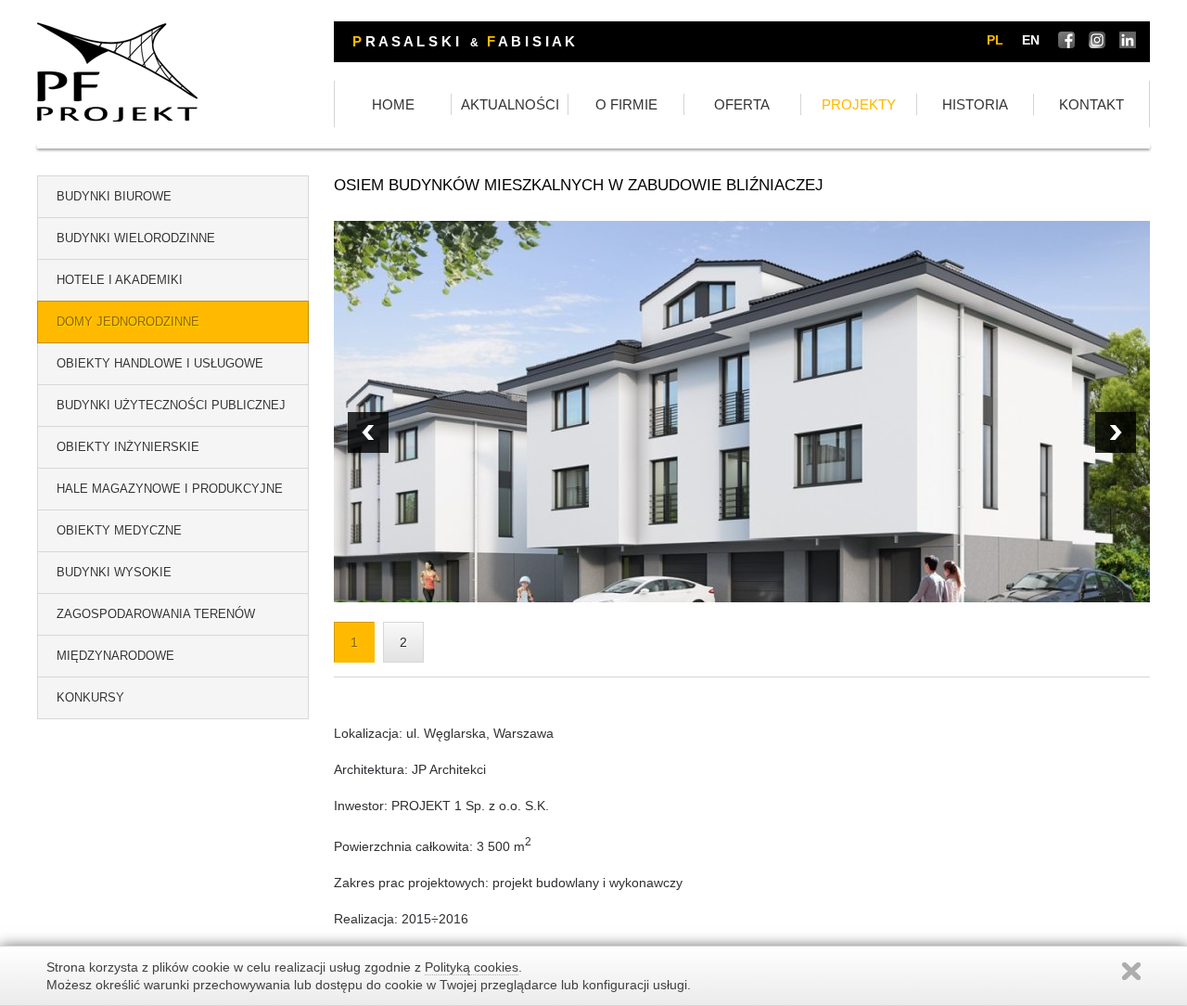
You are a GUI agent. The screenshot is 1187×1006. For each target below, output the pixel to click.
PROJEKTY (859, 104)
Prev (1115, 432)
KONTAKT (1091, 104)
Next (368, 432)
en (1031, 39)
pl (995, 39)
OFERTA (742, 104)
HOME (393, 104)
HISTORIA (975, 104)
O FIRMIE (626, 104)
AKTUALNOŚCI (510, 104)
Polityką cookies (471, 967)
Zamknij (1131, 971)
